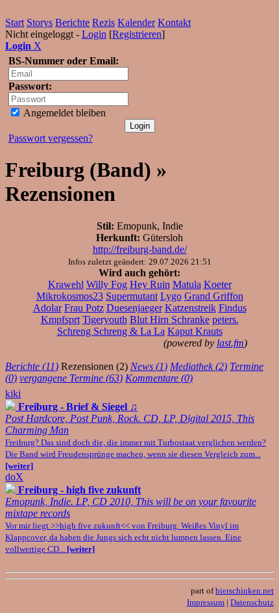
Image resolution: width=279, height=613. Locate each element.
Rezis (103, 22)
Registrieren (137, 34)
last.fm (230, 342)
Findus (233, 307)
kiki (13, 393)
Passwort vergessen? (50, 138)
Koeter (218, 284)
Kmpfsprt (60, 319)
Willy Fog (106, 284)
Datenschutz (252, 602)
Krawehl (66, 284)
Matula (187, 284)
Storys (40, 22)
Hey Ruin (150, 284)
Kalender (136, 22)
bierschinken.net (244, 590)
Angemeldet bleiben (63, 112)
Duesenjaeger (134, 307)
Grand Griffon (213, 296)
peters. (225, 319)
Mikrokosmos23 (69, 296)
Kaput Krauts (195, 331)
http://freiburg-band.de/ (140, 249)
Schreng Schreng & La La (111, 331)
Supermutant (132, 296)
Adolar (47, 307)
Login (94, 34)
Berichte (72, 22)
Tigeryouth (104, 319)
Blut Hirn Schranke (170, 319)
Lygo (171, 296)
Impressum (205, 602)
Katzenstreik (190, 307)
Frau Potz (84, 307)
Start (14, 22)
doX (14, 476)
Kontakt (174, 22)
